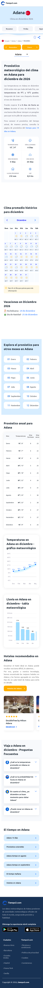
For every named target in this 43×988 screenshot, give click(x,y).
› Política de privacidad (30, 952)
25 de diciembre (29, 314)
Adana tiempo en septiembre (18, 865)
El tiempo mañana (14, 874)
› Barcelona (7, 950)
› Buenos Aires (8, 945)
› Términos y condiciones (26, 946)
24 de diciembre (27, 310)
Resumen (9, 29)
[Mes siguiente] (35, 220)
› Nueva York (8, 968)
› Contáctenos (26, 963)
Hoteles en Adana (14, 883)
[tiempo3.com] (10, 3)
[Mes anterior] (8, 220)
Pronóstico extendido (15, 847)
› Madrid (6, 963)
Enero (30, 47)
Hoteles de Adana (14, 688)
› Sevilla (6, 973)
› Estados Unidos (6, 956)
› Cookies (24, 958)
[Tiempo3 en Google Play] (10, 929)
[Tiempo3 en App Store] (33, 929)
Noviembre (13, 47)
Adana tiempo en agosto (16, 856)
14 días (25, 29)
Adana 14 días (12, 838)
